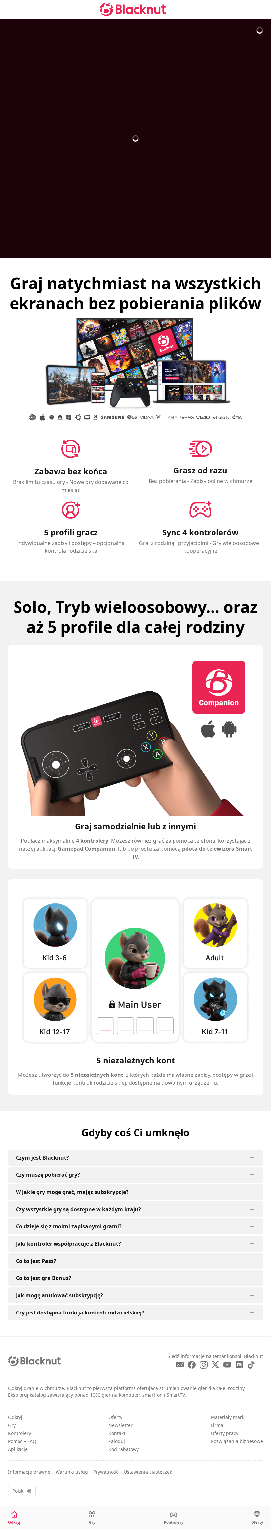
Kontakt (116, 1433)
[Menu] (11, 9)
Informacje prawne (29, 1472)
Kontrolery (19, 1433)
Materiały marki (228, 1417)
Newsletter (120, 1425)
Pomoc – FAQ (22, 1441)
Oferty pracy (224, 1433)
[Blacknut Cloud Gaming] (133, 9)
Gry (12, 1425)
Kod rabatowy (123, 1449)
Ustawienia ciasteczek (148, 1472)
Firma (217, 1425)
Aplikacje (18, 1449)
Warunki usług (72, 1472)
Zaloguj (116, 1441)
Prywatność (105, 1472)
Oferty (115, 1417)
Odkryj (15, 1417)
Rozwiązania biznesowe (237, 1441)
